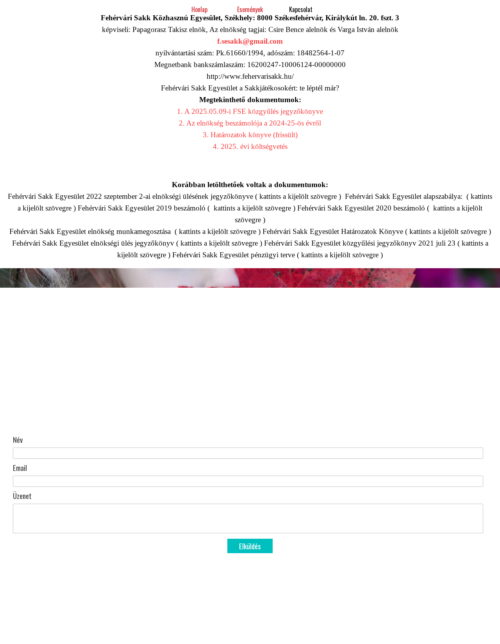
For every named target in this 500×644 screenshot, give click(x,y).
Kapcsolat (300, 9)
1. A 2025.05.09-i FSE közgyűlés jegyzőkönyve (250, 111)
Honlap (199, 9)
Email (20, 467)
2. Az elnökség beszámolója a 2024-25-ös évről (250, 123)
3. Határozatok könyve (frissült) (250, 135)
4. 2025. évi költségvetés (250, 146)
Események (250, 9)
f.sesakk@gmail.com (250, 41)
